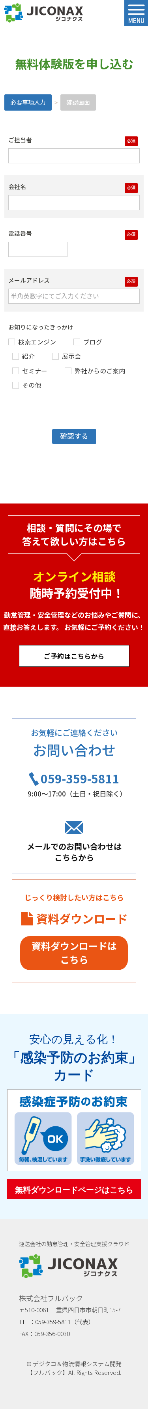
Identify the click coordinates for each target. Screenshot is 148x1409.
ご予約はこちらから (74, 656)
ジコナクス (43, 13)
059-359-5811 (80, 778)
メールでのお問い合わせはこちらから (74, 851)
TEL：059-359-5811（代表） (56, 1321)
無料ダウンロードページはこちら (74, 1189)
